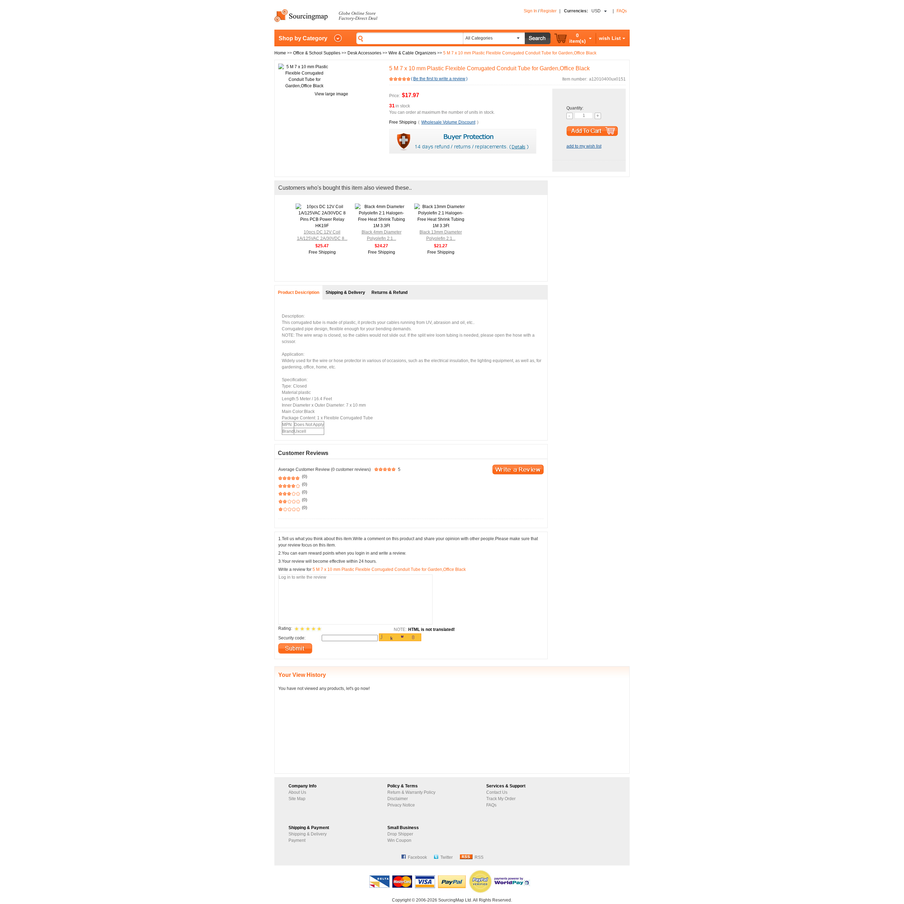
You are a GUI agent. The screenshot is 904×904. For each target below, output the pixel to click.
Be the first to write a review (439, 78)
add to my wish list (583, 146)
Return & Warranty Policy (411, 792)
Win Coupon (399, 840)
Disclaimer (397, 798)
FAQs (622, 10)
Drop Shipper (400, 834)
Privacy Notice (401, 805)
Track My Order (501, 798)
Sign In (530, 10)
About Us (297, 792)
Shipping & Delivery (308, 834)
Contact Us (496, 792)
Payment (297, 840)
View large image (331, 93)
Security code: (291, 638)
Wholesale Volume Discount (448, 122)
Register (548, 10)
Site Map (297, 798)
